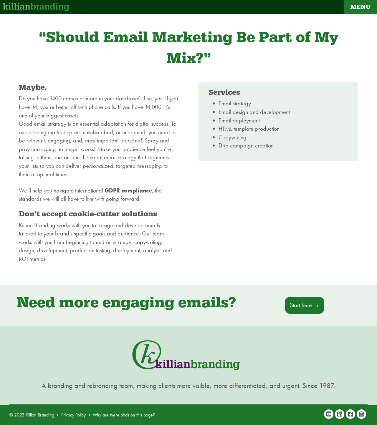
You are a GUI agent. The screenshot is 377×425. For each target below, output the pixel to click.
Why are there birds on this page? (124, 415)
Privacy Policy (73, 415)
